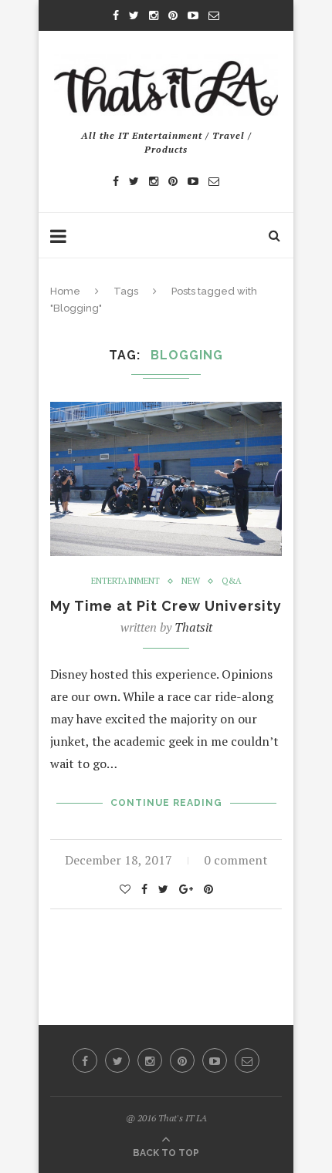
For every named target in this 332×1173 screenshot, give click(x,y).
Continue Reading (166, 802)
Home (65, 291)
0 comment (236, 859)
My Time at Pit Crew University (166, 606)
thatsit (193, 627)
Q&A (232, 581)
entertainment (125, 581)
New (190, 581)
